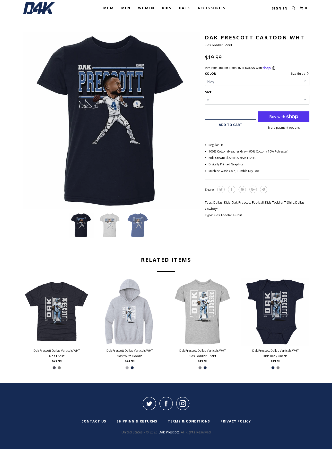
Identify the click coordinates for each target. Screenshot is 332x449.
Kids (166, 8)
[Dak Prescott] (47, 8)
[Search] (293, 8)
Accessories (211, 8)
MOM (108, 8)
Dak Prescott (241, 202)
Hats (184, 8)
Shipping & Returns (137, 421)
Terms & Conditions (189, 421)
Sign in (280, 8)
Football (258, 202)
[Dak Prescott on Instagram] (183, 403)
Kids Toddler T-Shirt (279, 202)
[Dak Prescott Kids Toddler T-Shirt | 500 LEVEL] (111, 120)
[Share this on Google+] (252, 189)
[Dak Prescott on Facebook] (166, 403)
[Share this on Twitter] (220, 189)
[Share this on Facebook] (231, 189)
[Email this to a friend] (263, 189)
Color (210, 73)
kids (227, 202)
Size (208, 92)
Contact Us (93, 421)
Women (146, 8)
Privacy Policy (235, 421)
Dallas (218, 202)
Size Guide (298, 74)
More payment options (284, 128)
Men (126, 8)
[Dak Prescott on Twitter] (149, 403)
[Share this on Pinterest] (241, 189)
